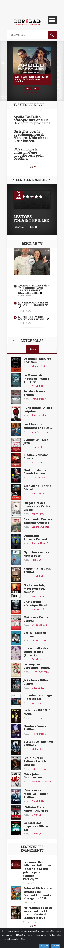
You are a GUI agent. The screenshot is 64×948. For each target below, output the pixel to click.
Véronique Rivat (39, 609)
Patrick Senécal (39, 768)
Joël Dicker (37, 703)
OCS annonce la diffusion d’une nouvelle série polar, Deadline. (29, 154)
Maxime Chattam (40, 366)
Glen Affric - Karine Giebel (37, 487)
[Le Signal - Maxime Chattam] (16, 364)
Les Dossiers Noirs (32, 180)
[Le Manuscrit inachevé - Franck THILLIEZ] (16, 380)
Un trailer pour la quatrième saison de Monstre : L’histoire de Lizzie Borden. (31, 136)
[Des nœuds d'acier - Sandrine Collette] (16, 524)
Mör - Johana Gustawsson (33, 775)
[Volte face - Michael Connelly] (16, 747)
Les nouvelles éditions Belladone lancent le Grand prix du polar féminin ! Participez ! (37, 870)
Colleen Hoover (39, 640)
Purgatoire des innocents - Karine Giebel (37, 506)
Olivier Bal (37, 814)
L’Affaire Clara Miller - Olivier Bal (37, 808)
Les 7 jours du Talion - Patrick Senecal (35, 761)
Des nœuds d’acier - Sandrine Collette (38, 520)
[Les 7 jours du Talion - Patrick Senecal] (16, 763)
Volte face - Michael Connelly (38, 743)
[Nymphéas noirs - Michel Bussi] (16, 557)
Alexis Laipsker (39, 415)
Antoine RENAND (40, 543)
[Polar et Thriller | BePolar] (27, 22)
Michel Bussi (38, 559)
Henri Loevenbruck (41, 671)
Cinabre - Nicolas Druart (36, 456)
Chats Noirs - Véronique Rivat (35, 603)
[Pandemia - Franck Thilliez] (16, 574)
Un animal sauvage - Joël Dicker (38, 697)
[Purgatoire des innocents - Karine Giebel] (16, 508)
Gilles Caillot (38, 687)
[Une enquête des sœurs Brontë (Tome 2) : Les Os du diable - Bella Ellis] (16, 653)
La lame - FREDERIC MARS (37, 712)
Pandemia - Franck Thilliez (37, 570)
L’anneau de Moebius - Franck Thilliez (36, 793)
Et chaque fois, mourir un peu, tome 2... (34, 588)
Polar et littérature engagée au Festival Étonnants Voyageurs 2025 (38, 893)
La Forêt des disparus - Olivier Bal (36, 826)
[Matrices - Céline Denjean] (16, 622)
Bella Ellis (36, 659)
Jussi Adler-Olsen (40, 432)
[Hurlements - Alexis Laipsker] (16, 413)
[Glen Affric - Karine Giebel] (16, 491)
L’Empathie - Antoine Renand (35, 537)
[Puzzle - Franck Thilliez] (16, 396)
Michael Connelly (40, 749)
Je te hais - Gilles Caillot (36, 681)
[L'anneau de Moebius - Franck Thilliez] (16, 796)
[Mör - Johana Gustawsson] (16, 779)
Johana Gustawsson (42, 781)
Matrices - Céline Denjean (36, 618)
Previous (32, 277)
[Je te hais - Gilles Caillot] (16, 685)
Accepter (44, 946)
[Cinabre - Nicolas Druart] (16, 459)
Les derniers (32, 848)
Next (32, 331)
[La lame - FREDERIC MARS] (16, 715)
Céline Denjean (39, 624)
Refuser (55, 946)
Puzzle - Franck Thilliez (34, 392)
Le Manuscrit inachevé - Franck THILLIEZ (36, 378)
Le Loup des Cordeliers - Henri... (37, 665)
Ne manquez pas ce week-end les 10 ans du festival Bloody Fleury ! (38, 913)
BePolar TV (32, 244)
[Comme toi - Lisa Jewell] (16, 444)
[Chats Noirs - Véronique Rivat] (16, 606)
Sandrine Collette (40, 526)
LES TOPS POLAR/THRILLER (31, 219)
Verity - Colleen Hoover (35, 634)
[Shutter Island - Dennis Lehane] (16, 475)
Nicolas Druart (39, 462)
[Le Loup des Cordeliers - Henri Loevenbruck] (16, 669)
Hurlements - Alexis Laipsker (38, 409)
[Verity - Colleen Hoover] (16, 637)
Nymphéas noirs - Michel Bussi (36, 553)
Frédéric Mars (39, 717)
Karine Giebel (38, 493)
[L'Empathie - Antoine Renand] (16, 541)
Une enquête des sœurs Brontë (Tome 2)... (36, 651)
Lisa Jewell (37, 447)
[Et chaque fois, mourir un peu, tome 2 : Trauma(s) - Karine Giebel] (16, 590)
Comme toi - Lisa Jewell (36, 441)
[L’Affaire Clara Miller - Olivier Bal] (16, 812)
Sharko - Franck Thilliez (35, 727)
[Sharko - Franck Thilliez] (16, 731)
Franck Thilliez (39, 386)
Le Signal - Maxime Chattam (37, 360)
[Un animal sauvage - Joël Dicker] (16, 700)
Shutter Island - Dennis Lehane (35, 471)
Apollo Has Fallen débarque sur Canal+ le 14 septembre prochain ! (32, 120)
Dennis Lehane (39, 477)
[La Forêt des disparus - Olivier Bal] (16, 828)
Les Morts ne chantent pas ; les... (38, 426)
